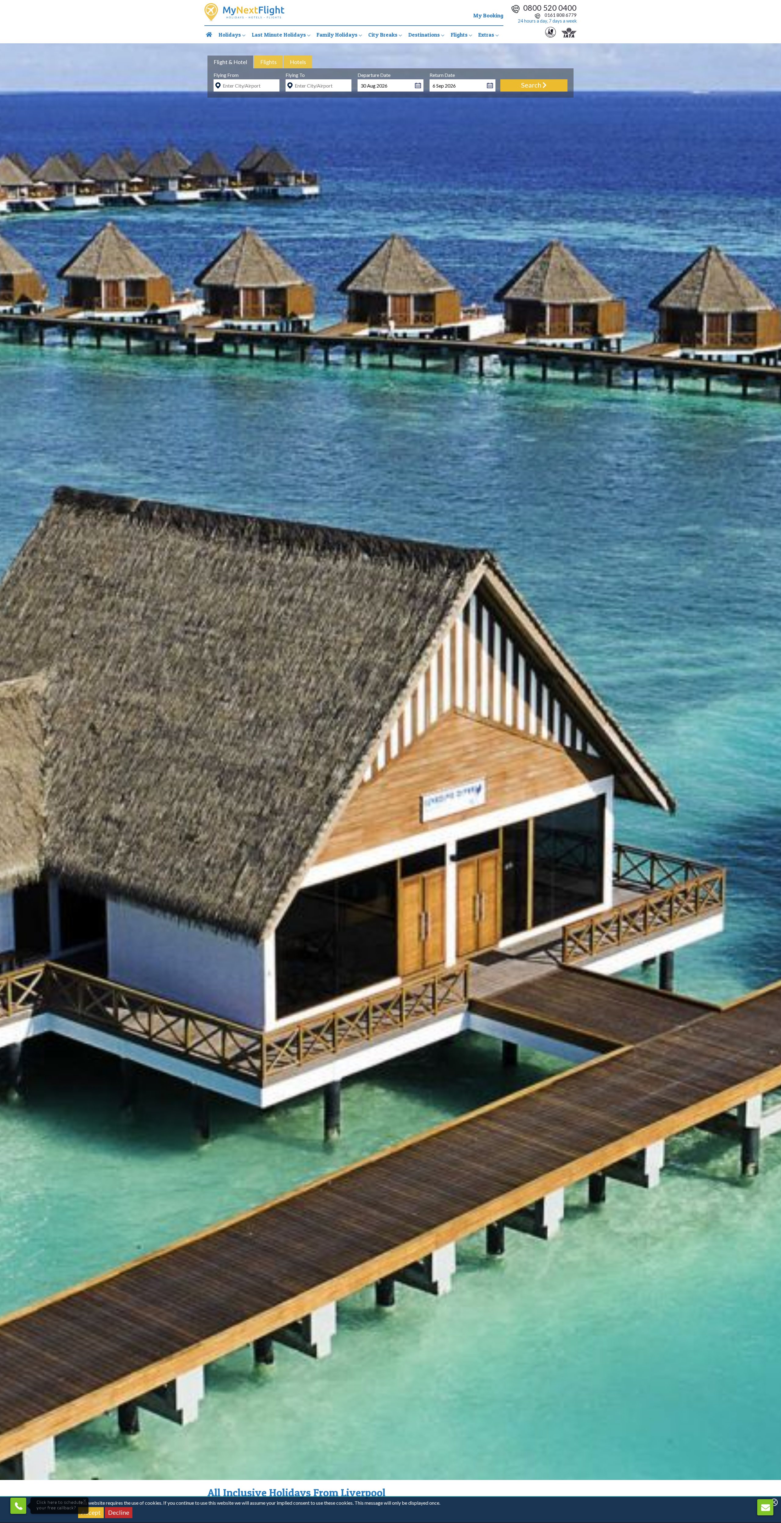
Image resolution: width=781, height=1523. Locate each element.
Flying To (295, 75)
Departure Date (374, 75)
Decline (118, 1512)
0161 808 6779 (560, 15)
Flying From (226, 75)
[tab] (230, 62)
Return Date (442, 75)
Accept (91, 1512)
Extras (486, 34)
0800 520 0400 (550, 7)
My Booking (488, 15)
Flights (460, 34)
